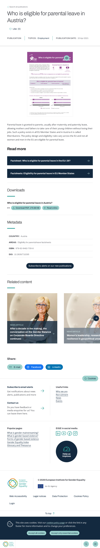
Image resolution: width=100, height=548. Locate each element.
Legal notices (39, 496)
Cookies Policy (81, 496)
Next (96, 318)
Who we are (61, 391)
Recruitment (62, 394)
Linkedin (58, 433)
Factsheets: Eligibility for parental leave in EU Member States (42, 173)
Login (12, 503)
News (58, 397)
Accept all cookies (36, 533)
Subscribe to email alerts (20, 387)
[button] (15, 367)
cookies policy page (55, 523)
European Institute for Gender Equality (8, 544)
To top (48, 513)
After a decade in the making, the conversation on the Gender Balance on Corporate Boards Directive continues (30, 333)
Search (86, 544)
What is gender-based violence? (22, 435)
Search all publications (18, 7)
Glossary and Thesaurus (19, 445)
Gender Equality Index (18, 442)
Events (59, 401)
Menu (95, 544)
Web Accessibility (18, 496)
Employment (43, 38)
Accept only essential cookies (64, 533)
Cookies (92, 378)
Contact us (12, 403)
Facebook (69, 433)
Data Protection (60, 496)
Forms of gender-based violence (23, 439)
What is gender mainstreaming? (22, 432)
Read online (52, 208)
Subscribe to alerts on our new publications (50, 266)
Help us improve (66, 455)
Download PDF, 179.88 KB (27, 208)
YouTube (64, 433)
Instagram (75, 433)
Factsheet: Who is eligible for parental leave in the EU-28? (40, 161)
